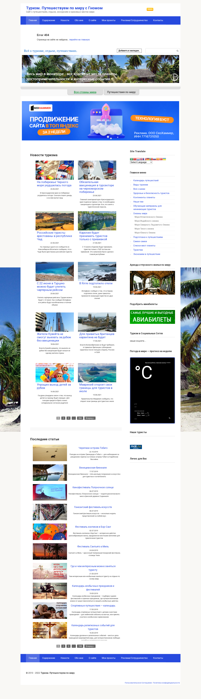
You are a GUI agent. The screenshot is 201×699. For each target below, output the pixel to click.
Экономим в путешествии (146, 254)
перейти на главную (79, 39)
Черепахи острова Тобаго (93, 447)
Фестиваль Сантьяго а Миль (93, 546)
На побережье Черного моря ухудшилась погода (54, 183)
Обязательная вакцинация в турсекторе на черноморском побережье (96, 187)
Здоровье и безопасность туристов (151, 193)
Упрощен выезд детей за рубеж (54, 386)
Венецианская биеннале (93, 467)
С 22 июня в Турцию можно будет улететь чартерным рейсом (51, 287)
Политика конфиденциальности (166, 683)
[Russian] (154, 159)
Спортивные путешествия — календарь (93, 605)
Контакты (158, 20)
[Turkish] (161, 159)
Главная (33, 658)
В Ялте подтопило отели (96, 283)
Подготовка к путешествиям (148, 237)
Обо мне (79, 20)
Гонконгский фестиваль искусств (93, 507)
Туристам (138, 250)
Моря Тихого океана (144, 229)
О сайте (92, 20)
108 (80, 646)
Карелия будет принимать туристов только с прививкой (93, 236)
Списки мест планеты (144, 245)
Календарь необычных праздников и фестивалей (93, 587)
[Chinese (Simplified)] (134, 159)
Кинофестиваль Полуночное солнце (93, 487)
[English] (141, 159)
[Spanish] (157, 159)
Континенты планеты (144, 197)
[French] (144, 159)
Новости (65, 20)
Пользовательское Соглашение (138, 683)
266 (80, 418)
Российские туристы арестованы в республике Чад (54, 236)
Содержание (48, 20)
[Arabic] (131, 159)
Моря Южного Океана (145, 233)
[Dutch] (138, 159)
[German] (148, 159)
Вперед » (90, 418)
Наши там (138, 201)
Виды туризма (140, 184)
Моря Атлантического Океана (149, 217)
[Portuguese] (151, 159)
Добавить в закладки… (129, 51)
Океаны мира (140, 213)
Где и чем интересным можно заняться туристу (93, 568)
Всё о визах (139, 189)
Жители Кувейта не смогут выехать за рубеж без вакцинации (54, 337)
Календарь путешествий (145, 180)
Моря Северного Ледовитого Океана (152, 225)
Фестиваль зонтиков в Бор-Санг (93, 526)
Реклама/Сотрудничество (134, 20)
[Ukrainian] (164, 159)
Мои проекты (109, 20)
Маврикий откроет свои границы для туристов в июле (95, 388)
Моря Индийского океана (147, 221)
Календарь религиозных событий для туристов (93, 627)
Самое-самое (140, 241)
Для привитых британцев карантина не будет (96, 335)
